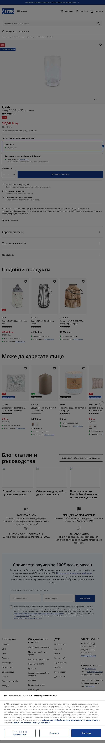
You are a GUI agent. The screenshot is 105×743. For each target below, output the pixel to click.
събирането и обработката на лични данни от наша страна (70, 720)
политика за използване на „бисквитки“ (30, 722)
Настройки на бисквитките (20, 733)
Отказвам (54, 733)
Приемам (86, 733)
